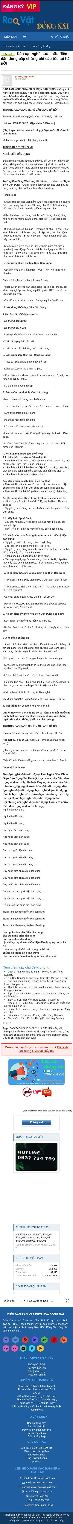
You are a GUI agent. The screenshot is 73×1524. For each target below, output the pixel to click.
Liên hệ (48, 1520)
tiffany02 (41, 1240)
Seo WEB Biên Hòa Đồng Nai (37, 1447)
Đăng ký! (36, 1122)
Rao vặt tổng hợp (36, 1423)
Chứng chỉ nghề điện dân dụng (19, 1037)
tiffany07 (36, 1234)
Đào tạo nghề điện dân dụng (52, 1034)
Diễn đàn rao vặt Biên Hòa (31, 1515)
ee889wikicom (23, 1234)
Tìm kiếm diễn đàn (15, 46)
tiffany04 (20, 1240)
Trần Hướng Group (36, 1458)
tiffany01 (47, 1234)
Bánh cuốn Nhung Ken (36, 1451)
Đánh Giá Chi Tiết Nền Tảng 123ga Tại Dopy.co (33, 999)
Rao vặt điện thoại (36, 1433)
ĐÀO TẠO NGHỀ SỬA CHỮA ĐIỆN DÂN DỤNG (36, 1028)
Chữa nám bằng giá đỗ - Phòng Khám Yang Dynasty (36, 1018)
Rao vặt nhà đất (36, 1426)
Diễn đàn (10, 36)
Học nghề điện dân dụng (50, 1031)
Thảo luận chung (36, 1374)
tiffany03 (30, 1240)
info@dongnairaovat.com (39, 1482)
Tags (5, 1028)
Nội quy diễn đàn (37, 1368)
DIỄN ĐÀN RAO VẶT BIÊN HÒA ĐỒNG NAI (35, 1314)
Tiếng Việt (14, 1520)
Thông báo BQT (36, 1364)
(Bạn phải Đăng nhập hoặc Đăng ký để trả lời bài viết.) (47, 1111)
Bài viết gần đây (41, 46)
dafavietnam (32, 1237)
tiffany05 (45, 1237)
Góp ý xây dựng (36, 1371)
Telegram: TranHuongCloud (38, 1505)
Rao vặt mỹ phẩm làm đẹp (36, 1429)
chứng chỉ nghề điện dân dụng (19, 1031)
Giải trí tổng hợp (36, 1436)
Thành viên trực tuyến (33, 1227)
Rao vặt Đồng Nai (38, 1496)
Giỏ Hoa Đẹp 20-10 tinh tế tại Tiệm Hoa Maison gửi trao (38, 978)
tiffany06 (20, 1237)
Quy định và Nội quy (32, 1520)
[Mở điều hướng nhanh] (67, 1300)
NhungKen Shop (36, 1454)
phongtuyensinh (25, 76)
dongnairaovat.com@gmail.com (39, 1487)
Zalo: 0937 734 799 (38, 1500)
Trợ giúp (59, 1520)
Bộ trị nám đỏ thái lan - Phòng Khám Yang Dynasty (35, 1015)
